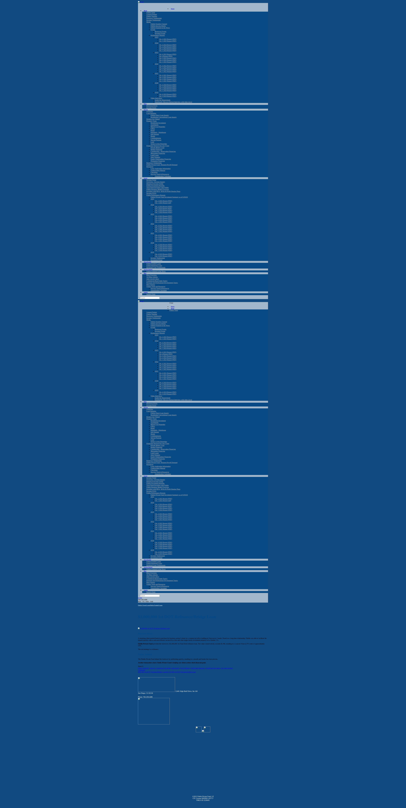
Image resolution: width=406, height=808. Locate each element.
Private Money (185, 668)
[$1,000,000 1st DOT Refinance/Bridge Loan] (154, 628)
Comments (141, 670)
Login (140, 598)
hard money (175, 668)
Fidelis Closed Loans (144, 605)
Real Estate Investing (213, 668)
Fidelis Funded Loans (156, 605)
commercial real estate (163, 668)
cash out (152, 668)
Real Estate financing (198, 668)
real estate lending (227, 668)
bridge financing (143, 668)
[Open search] (139, 298)
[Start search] (139, 596)
